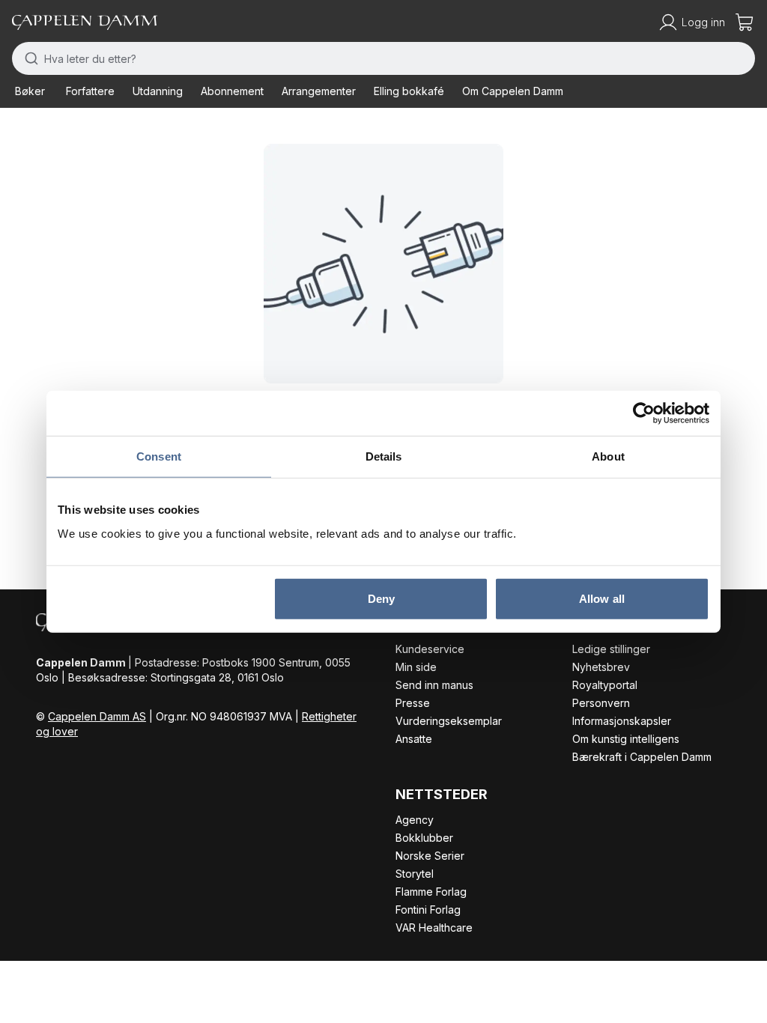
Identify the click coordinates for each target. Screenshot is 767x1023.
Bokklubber (424, 837)
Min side (416, 667)
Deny (381, 598)
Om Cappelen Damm (512, 91)
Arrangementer (319, 91)
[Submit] (28, 58)
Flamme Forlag (431, 891)
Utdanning (158, 91)
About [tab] (608, 456)
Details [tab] (384, 456)
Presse (412, 702)
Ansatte (413, 738)
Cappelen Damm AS (97, 716)
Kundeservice (429, 649)
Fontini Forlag (428, 909)
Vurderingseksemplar (448, 720)
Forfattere (90, 91)
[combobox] (383, 58)
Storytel (414, 873)
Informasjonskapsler (621, 720)
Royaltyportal (604, 685)
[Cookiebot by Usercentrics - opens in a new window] (643, 413)
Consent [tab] (158, 456)
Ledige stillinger (611, 649)
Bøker (30, 91)
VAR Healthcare (434, 927)
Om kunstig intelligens (625, 738)
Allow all (602, 598)
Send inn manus (434, 685)
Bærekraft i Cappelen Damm (642, 756)
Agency (414, 819)
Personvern (601, 702)
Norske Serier (429, 855)
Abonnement (232, 91)
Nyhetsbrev (601, 667)
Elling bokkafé (409, 91)
